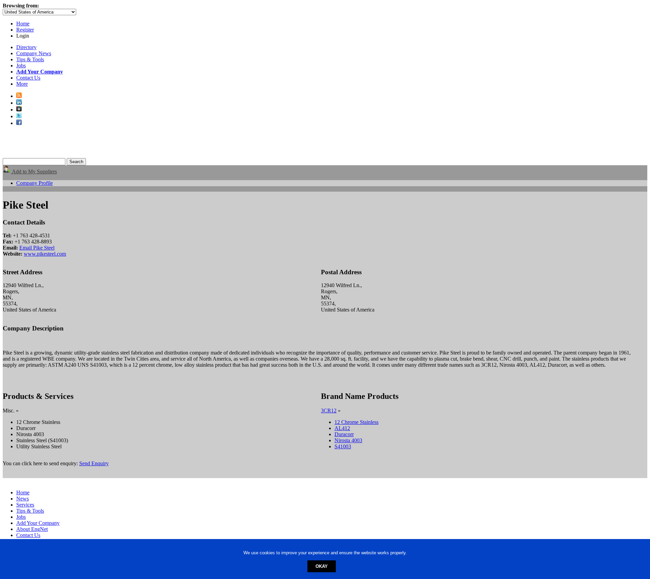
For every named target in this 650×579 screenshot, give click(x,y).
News (22, 498)
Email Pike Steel (37, 248)
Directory (26, 47)
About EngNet (32, 529)
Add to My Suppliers (34, 171)
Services (25, 505)
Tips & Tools (30, 59)
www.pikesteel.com (45, 254)
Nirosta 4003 (348, 440)
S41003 (342, 446)
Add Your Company (38, 523)
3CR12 (329, 410)
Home (22, 23)
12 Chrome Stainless (356, 422)
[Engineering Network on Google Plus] (19, 109)
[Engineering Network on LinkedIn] (19, 103)
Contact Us (28, 78)
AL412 (342, 428)
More (22, 84)
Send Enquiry (94, 463)
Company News (33, 53)
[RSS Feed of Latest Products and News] (19, 96)
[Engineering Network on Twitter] (19, 116)
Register (25, 30)
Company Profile (34, 183)
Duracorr (344, 434)
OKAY (322, 566)
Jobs (21, 65)
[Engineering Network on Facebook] (19, 123)
